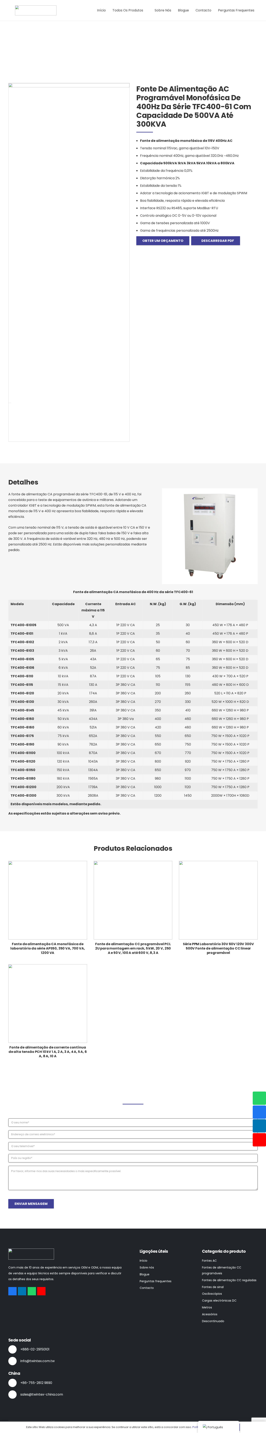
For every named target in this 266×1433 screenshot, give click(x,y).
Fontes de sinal (213, 1287)
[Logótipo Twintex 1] (36, 10)
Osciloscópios (212, 1294)
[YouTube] (41, 1291)
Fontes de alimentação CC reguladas (229, 1280)
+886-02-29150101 (34, 1349)
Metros (207, 1307)
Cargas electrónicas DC (219, 1300)
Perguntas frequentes (155, 1281)
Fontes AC (209, 1261)
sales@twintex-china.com (41, 1394)
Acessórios (209, 1314)
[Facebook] (12, 1291)
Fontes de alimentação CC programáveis (221, 1270)
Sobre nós (147, 1267)
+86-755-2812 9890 (36, 1382)
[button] (145, 10)
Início (143, 1261)
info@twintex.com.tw (37, 1361)
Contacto (147, 1288)
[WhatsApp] (32, 1291)
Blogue (144, 1274)
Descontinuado (213, 1321)
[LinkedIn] (22, 1291)
